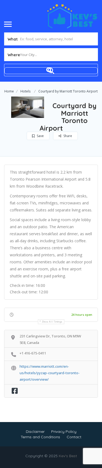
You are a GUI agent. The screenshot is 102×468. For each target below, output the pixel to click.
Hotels (25, 91)
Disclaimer (35, 431)
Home (9, 91)
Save (40, 136)
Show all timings (52, 321)
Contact (74, 436)
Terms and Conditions (40, 436)
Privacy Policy (63, 431)
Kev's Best (68, 455)
